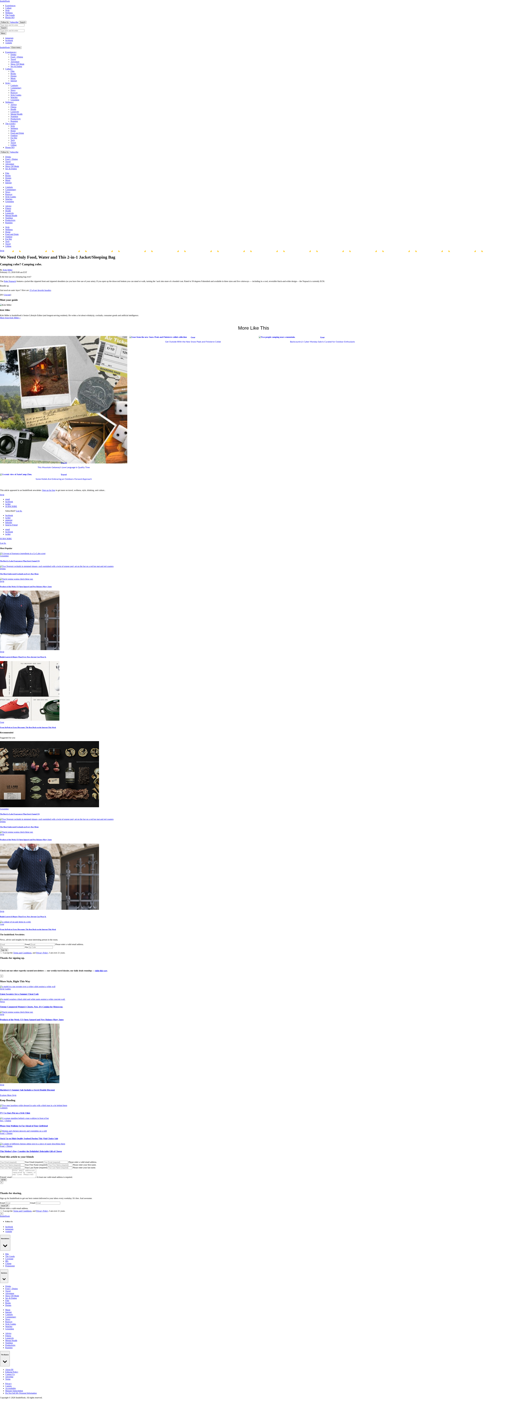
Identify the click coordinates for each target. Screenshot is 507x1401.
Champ (8, 1263)
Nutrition (14, 116)
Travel (13, 59)
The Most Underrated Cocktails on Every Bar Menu (19, 574)
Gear (193, 337)
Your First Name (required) (36, 1165)
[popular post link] (22, 553)
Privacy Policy (42, 953)
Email (27, 944)
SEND (3, 1180)
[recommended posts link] (27, 986)
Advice (14, 104)
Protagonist (10, 1266)
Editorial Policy (11, 1372)
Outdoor (14, 135)
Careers (8, 1386)
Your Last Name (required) (36, 1167)
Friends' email (6, 1177)
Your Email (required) (34, 1162)
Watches (14, 97)
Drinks (13, 54)
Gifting (14, 145)
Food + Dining (17, 57)
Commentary (16, 88)
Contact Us (10, 1374)
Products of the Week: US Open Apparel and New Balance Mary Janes (26, 587)
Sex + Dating (5, 1121)
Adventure (15, 62)
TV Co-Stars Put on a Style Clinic (15, 1113)
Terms (7, 1379)
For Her (14, 138)
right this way (101, 971)
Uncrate (7, 295)
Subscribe (14, 22)
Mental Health (16, 114)
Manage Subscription (14, 1391)
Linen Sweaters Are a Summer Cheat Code (19, 994)
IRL (7, 1261)
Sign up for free (48, 490)
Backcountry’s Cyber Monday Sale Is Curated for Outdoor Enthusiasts (322, 342)
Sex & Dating (16, 66)
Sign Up (4, 950)
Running (14, 121)
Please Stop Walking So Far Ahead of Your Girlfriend (24, 1126)
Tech (13, 140)
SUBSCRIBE (11, 506)
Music (13, 78)
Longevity (15, 112)
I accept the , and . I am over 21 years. (34, 953)
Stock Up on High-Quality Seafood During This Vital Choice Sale (29, 1138)
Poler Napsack (10, 281)
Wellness (9, 13)
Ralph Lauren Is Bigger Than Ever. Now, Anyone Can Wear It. (23, 657)
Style (7, 10)
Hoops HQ (10, 17)
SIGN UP (4, 1206)
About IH (9, 1369)
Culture (8, 8)
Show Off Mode (17, 64)
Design (14, 76)
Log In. (19, 511)
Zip (26, 947)
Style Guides (16, 95)
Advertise (9, 1377)
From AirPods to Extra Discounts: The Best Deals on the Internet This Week (28, 727)
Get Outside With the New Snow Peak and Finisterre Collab (193, 342)
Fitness (13, 107)
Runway (14, 93)
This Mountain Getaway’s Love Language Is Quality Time (64, 467)
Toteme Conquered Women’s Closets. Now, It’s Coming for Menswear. (31, 1007)
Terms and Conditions (22, 953)
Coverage (9, 1259)
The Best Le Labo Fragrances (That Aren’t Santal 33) (20, 561)
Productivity (16, 119)
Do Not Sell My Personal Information (21, 1393)
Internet (14, 81)
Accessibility (10, 1388)
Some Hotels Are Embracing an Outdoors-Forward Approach (64, 479)
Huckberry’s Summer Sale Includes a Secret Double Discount (27, 1090)
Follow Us (5, 22)
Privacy (8, 1383)
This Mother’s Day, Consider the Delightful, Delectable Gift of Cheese (31, 1151)
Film (12, 71)
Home (13, 131)
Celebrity (14, 85)
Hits (7, 1254)
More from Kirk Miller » (10, 318)
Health (13, 109)
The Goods (10, 15)
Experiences (10, 5)
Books (13, 73)
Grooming (15, 100)
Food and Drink (17, 133)
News (13, 90)
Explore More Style (8, 1095)
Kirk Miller (7, 270)
